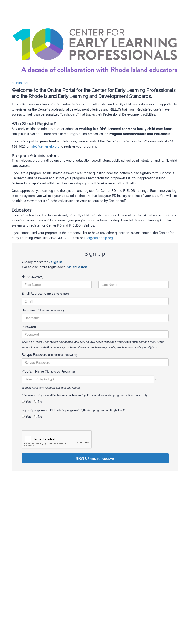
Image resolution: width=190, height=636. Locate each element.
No (39, 401)
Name (32, 276)
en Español (20, 82)
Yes (28, 401)
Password (29, 326)
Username (43, 310)
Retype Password (49, 354)
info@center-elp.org (45, 146)
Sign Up (95, 458)
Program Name (48, 371)
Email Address (45, 293)
